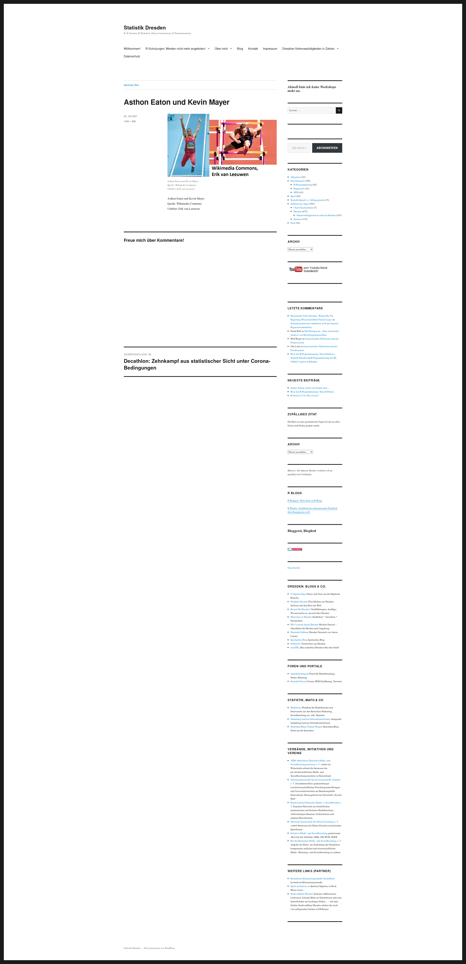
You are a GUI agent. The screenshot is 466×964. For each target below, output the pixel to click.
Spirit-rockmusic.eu (300, 886)
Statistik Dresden (145, 27)
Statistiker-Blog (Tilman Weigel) (307, 726)
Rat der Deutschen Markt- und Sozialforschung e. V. (316, 840)
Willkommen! (132, 48)
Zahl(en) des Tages (300, 203)
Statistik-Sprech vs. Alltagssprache (307, 200)
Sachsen (298, 219)
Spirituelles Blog (299, 639)
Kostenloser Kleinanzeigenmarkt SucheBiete (313, 878)
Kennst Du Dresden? (301, 609)
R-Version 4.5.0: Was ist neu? (305, 395)
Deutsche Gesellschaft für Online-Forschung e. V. (315, 821)
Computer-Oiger (298, 594)
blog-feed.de (294, 567)
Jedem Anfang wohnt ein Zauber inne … (310, 387)
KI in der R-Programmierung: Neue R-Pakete (312, 391)
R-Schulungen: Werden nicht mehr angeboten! (176, 48)
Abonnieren (327, 148)
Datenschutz (132, 56)
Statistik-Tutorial (299, 681)
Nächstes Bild (131, 85)
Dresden (298, 211)
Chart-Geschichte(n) (303, 207)
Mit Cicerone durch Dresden (304, 624)
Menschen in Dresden (301, 616)
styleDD (295, 647)
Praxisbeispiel (297, 180)
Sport (293, 196)
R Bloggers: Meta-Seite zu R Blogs (305, 500)
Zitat (293, 222)
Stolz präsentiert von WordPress (159, 948)
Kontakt (253, 48)
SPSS (296, 192)
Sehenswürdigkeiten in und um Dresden (316, 215)
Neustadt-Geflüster (300, 632)
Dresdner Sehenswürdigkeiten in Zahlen (308, 48)
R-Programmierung (303, 184)
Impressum (270, 48)
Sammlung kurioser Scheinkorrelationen (310, 719)
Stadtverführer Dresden (302, 893)
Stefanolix (296, 643)
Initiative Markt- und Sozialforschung (309, 833)
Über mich (221, 48)
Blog (240, 48)
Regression (299, 188)
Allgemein (296, 177)
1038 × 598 (130, 121)
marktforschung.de (300, 673)
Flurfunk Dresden (299, 601)
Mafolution (296, 707)
